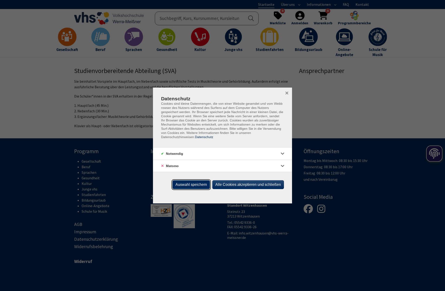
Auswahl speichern (191, 185)
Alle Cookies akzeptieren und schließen (248, 185)
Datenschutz (204, 137)
